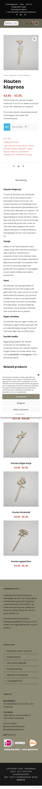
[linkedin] (20, 15)
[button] (38, 375)
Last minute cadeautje (16, 663)
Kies (7, 126)
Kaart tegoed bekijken (19, 9)
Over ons (29, 4)
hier (15, 331)
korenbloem (24, 151)
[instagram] (25, 15)
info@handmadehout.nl (27, 12)
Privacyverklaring (14, 669)
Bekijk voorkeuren (21, 409)
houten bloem (21, 145)
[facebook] (16, 15)
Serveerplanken (14, 657)
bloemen (13, 75)
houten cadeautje (18, 148)
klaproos (14, 151)
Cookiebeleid (19, 414)
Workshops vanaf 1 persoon (19, 651)
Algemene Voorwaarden (17, 675)
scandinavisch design (23, 154)
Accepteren (21, 396)
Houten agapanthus (21, 561)
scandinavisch (9, 154)
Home (6, 75)
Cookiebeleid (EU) (14, 681)
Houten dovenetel (21, 512)
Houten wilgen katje (21, 463)
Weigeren (21, 403)
